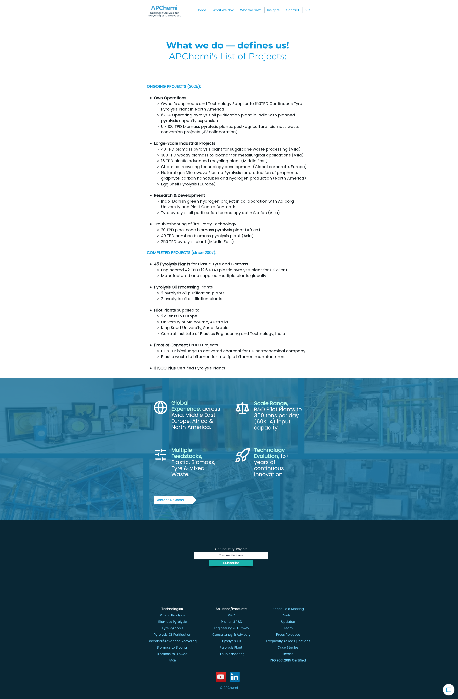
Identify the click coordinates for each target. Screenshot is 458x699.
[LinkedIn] (235, 677)
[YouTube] (221, 677)
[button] (223, 10)
